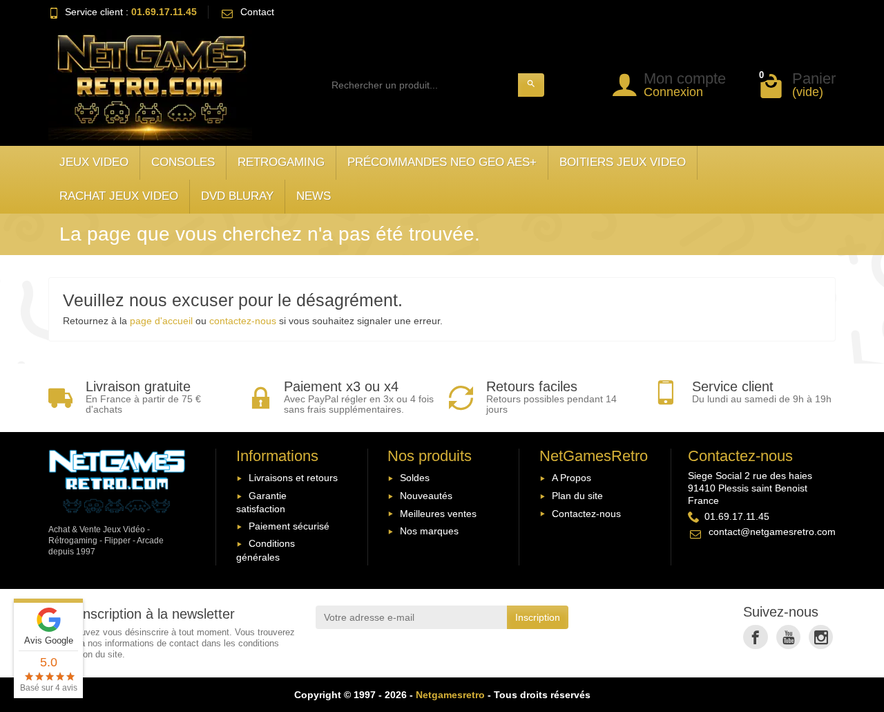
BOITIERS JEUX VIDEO (622, 162)
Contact (257, 11)
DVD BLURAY (237, 196)
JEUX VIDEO (93, 162)
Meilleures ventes (438, 513)
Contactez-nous (586, 513)
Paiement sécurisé (289, 526)
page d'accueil (161, 320)
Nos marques (429, 530)
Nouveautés (426, 495)
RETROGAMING (281, 162)
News (313, 196)
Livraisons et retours (293, 477)
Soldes (415, 477)
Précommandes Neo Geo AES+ (442, 162)
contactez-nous (242, 320)
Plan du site (577, 495)
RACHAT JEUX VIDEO (118, 196)
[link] (755, 637)
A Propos (571, 477)
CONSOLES (183, 162)
